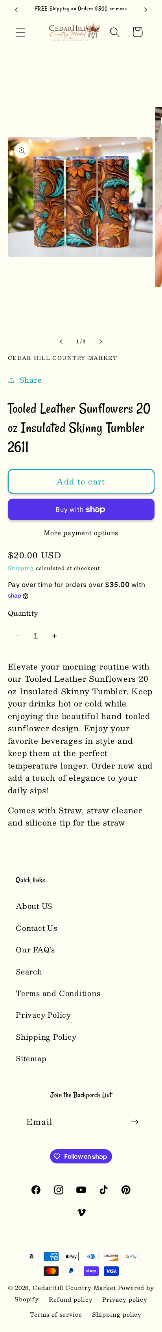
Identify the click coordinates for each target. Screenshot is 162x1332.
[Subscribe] (134, 1122)
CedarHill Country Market (74, 1287)
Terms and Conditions (58, 993)
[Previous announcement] (16, 9)
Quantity (23, 613)
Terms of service (56, 1314)
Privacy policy (124, 1299)
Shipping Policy (46, 1037)
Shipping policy (117, 1314)
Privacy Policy (43, 1015)
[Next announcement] (146, 9)
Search (29, 971)
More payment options (81, 532)
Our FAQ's (35, 949)
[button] (20, 32)
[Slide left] (61, 341)
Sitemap (31, 1058)
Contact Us (36, 928)
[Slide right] (101, 341)
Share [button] (30, 380)
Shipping (21, 568)
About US (34, 906)
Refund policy (71, 1299)
